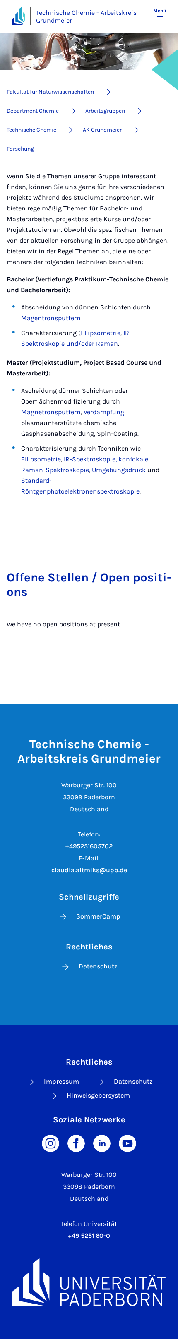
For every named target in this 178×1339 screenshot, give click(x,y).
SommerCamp (98, 916)
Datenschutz (98, 966)
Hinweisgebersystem (98, 1095)
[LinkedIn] (102, 1143)
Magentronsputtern (51, 318)
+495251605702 (89, 846)
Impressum (61, 1081)
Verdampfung (104, 412)
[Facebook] (76, 1143)
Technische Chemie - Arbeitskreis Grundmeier (86, 16)
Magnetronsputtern (51, 412)
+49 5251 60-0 (89, 1236)
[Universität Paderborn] (89, 1282)
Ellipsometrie (100, 333)
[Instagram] (50, 1143)
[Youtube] (127, 1143)
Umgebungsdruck (119, 470)
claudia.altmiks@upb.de (89, 870)
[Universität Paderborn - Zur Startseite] (18, 16)
